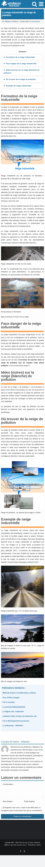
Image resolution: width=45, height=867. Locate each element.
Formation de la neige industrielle (20, 57)
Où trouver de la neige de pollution (21, 79)
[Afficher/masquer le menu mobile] (41, 4)
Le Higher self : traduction (13, 711)
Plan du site (23, 842)
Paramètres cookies (34, 845)
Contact (30, 842)
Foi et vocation (9, 702)
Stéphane (8, 21)
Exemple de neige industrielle (18, 86)
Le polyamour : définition (13, 725)
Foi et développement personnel (16, 721)
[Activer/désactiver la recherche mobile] (34, 4)
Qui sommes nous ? (20, 845)
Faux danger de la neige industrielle (21, 64)
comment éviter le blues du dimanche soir (20, 716)
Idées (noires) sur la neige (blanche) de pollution (21, 71)
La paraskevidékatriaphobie (14, 707)
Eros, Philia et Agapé (11, 697)
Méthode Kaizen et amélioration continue (19, 693)
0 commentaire (35, 21)
